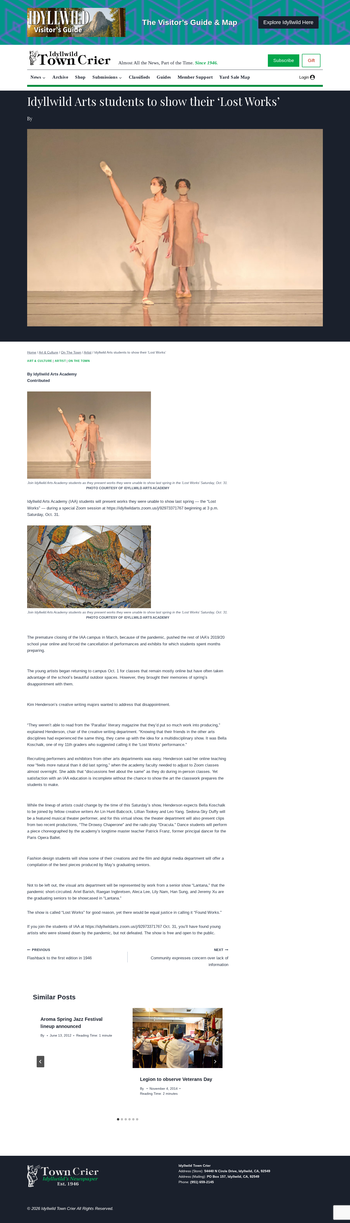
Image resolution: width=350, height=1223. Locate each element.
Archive (60, 77)
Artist (60, 361)
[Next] (215, 1061)
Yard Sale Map (234, 77)
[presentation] (177, 1038)
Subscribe (283, 60)
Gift (311, 60)
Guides (164, 77)
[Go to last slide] (40, 1061)
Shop (80, 77)
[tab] (118, 1119)
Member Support (195, 77)
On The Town (79, 361)
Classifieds (139, 77)
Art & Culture (39, 361)
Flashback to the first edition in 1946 (59, 954)
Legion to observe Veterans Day (176, 1079)
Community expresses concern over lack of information (189, 957)
